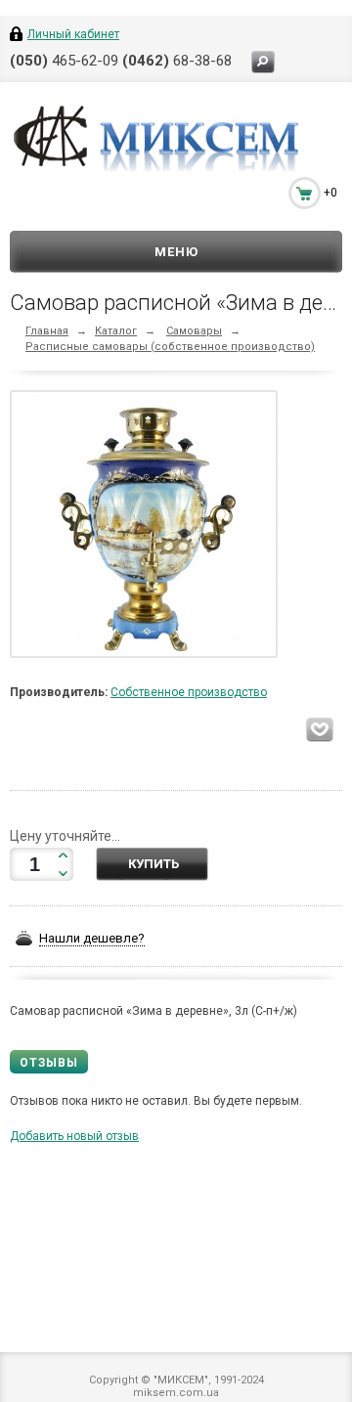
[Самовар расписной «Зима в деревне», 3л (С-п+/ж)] (149, 528)
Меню (176, 251)
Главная (46, 331)
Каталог (116, 331)
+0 (330, 192)
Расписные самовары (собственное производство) (170, 346)
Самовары (194, 331)
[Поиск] (263, 62)
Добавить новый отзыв (74, 1136)
